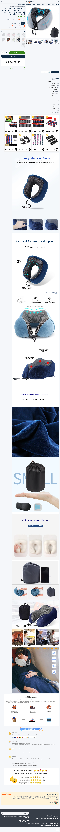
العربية (43, 823)
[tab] (46, 72)
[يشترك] (2, 813)
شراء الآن (13, 56)
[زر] (1, 31)
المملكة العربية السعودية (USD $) (52, 823)
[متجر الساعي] (30, 1)
